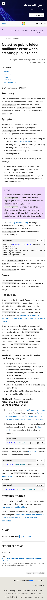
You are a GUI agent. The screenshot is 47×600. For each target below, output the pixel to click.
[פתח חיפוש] (8, 24)
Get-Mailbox (33, 451)
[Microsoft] (23, 23)
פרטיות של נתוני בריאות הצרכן (18, 594)
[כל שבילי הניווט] (4, 38)
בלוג (6, 591)
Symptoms (7, 74)
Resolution (7, 80)
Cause (5, 77)
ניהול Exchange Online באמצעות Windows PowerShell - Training (22, 559)
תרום (41, 594)
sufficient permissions (35, 410)
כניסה (4, 24)
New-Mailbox (7, 476)
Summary (6, 71)
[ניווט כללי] (45, 24)
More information (9, 83)
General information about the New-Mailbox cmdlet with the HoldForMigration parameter (23, 518)
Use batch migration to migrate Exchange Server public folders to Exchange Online (23, 318)
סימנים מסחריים (26, 597)
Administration (13, 38)
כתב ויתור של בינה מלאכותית (33, 591)
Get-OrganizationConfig (18, 222)
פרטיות (34, 594)
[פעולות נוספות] (43, 38)
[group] (23, 249)
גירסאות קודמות (15, 591)
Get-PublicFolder (23, 141)
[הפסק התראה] (3, 3)
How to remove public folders (14, 507)
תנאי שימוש (39, 597)
